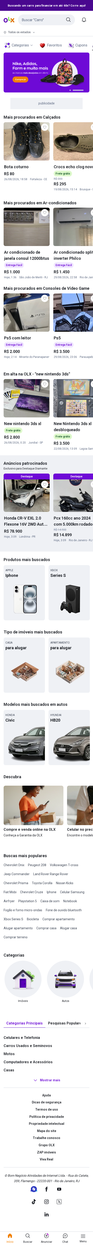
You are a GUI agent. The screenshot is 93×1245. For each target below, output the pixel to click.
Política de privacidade (46, 1116)
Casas (9, 1070)
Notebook (70, 901)
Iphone (51, 892)
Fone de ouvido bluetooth (64, 910)
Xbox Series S (13, 919)
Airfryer (9, 901)
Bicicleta (33, 919)
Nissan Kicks (64, 883)
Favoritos (54, 45)
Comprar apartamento (58, 919)
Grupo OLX (47, 1145)
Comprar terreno (16, 937)
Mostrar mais (50, 1080)
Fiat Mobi (10, 892)
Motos (9, 1054)
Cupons (81, 45)
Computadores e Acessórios (28, 1062)
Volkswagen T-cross (64, 865)
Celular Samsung (72, 892)
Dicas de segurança (46, 1102)
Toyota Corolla (42, 883)
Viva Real (46, 1159)
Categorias (20, 45)
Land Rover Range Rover (50, 874)
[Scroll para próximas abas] (85, 1023)
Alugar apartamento (18, 928)
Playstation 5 (27, 901)
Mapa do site (46, 1131)
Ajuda (46, 1095)
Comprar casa (46, 928)
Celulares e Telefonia (22, 1038)
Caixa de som (50, 901)
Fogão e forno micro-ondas (23, 910)
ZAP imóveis (46, 1152)
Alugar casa (68, 928)
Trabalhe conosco (46, 1138)
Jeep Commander (17, 874)
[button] (46, 19)
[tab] (24, 1023)
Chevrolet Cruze (31, 892)
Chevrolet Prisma (16, 883)
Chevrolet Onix (14, 865)
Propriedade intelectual (46, 1123)
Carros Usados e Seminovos (28, 1046)
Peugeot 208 (37, 865)
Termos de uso (46, 1109)
